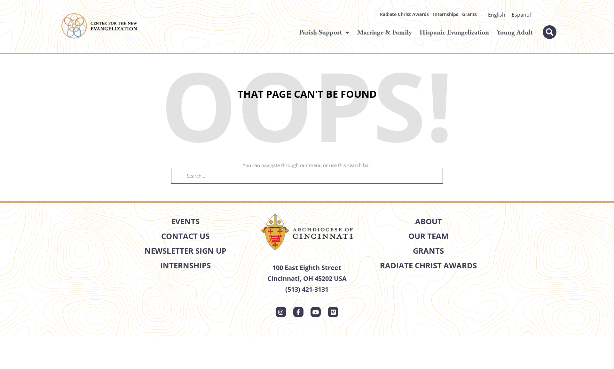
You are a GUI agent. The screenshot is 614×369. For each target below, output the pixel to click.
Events (185, 221)
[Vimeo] (333, 312)
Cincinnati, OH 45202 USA (307, 278)
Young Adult (515, 32)
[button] (549, 32)
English (496, 14)
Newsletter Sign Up (185, 250)
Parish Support (320, 32)
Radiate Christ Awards (404, 14)
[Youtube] (316, 312)
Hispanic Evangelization (454, 32)
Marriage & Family (384, 32)
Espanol (521, 14)
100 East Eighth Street (306, 267)
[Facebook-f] (298, 312)
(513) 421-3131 (306, 289)
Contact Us (185, 236)
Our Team (428, 236)
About (428, 221)
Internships (445, 14)
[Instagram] (281, 312)
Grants (469, 14)
